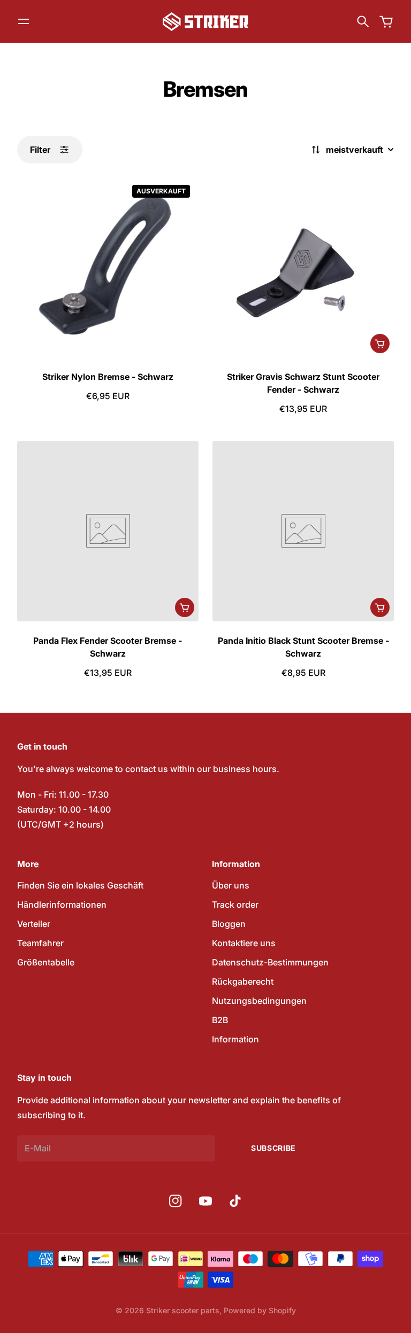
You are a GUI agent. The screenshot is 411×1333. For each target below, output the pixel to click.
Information (235, 1039)
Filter (40, 149)
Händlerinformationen (61, 904)
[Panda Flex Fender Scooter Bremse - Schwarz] (108, 531)
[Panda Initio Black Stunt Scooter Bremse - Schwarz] (303, 531)
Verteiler (33, 923)
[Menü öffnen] (23, 21)
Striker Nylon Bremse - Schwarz (107, 376)
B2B (220, 1020)
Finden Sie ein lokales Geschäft (80, 885)
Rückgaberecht (242, 981)
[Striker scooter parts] (205, 21)
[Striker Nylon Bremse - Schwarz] (108, 266)
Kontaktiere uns (244, 943)
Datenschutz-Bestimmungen (270, 962)
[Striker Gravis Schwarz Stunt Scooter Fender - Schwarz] (303, 266)
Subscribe (273, 1147)
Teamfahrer (40, 943)
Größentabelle (45, 962)
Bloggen (229, 923)
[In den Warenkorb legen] (380, 343)
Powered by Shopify (260, 1310)
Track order (235, 904)
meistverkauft (354, 149)
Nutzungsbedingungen (259, 1000)
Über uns (230, 885)
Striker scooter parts (182, 1310)
